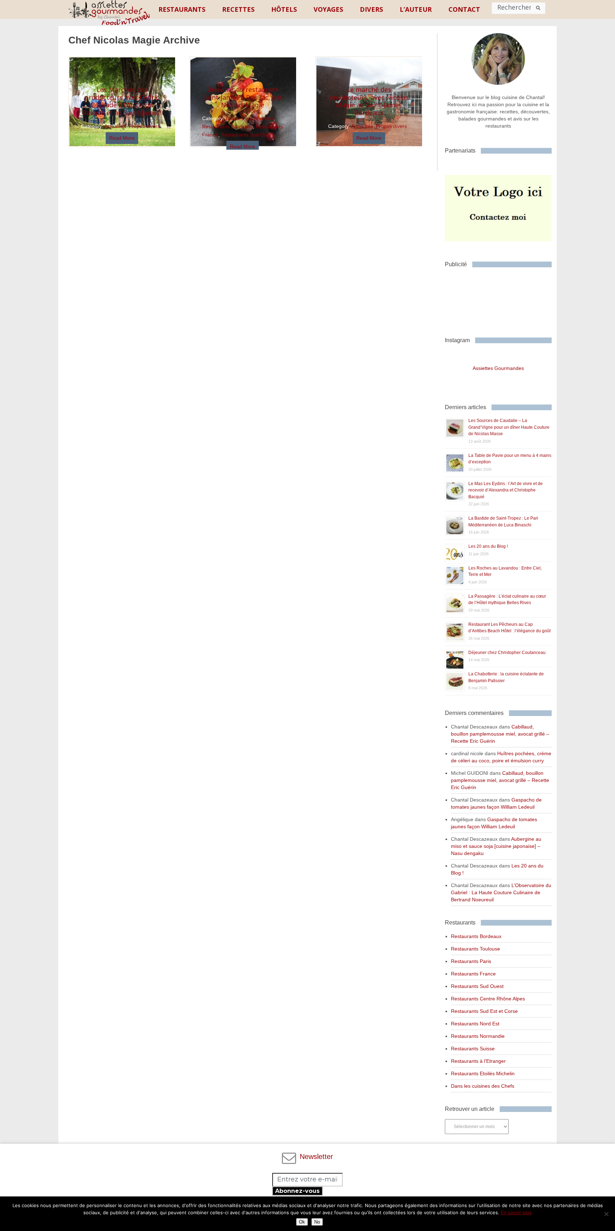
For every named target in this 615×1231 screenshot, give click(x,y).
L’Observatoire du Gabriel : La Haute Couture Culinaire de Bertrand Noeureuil (501, 892)
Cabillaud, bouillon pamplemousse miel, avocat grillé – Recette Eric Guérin (500, 734)
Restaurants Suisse (473, 1048)
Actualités (115, 126)
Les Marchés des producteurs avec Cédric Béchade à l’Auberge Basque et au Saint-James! (121, 101)
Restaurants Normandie (478, 1036)
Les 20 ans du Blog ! (488, 546)
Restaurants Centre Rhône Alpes (488, 998)
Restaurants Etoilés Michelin (483, 1073)
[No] (606, 1213)
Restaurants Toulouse (475, 949)
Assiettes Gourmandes (498, 368)
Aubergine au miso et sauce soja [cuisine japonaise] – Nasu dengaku (496, 846)
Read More (122, 138)
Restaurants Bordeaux (227, 126)
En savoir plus (516, 1212)
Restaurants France (473, 974)
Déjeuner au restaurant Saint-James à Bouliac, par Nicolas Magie (243, 97)
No (317, 1222)
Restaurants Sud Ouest (247, 135)
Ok (302, 1222)
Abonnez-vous (297, 1191)
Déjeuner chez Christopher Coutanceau (507, 652)
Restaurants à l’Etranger (478, 1061)
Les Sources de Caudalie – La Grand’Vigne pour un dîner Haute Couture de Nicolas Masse (509, 427)
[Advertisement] (502, 299)
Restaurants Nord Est (475, 1023)
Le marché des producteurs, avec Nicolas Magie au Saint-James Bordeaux (369, 101)
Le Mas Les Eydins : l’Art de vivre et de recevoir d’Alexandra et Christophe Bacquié (505, 490)
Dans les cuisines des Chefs (482, 1086)
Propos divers (144, 126)
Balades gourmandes (250, 118)
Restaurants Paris (471, 961)
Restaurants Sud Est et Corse (484, 1011)
